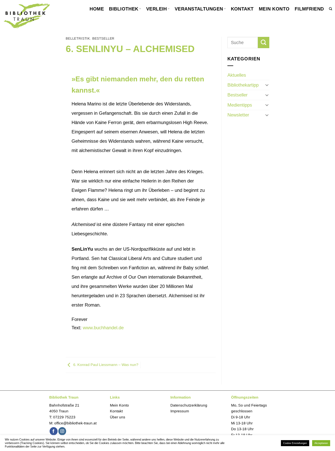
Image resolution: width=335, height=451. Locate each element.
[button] (330, 9)
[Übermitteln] (263, 42)
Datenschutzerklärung (188, 405)
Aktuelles (236, 75)
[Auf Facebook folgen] (54, 431)
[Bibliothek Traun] (37, 15)
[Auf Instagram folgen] (62, 431)
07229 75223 (64, 417)
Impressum (179, 411)
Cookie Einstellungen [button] (295, 443)
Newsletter (238, 114)
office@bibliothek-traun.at (75, 423)
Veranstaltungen (199, 8)
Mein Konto (274, 8)
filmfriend (309, 8)
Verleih (156, 8)
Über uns (117, 417)
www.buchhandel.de (103, 327)
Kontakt (242, 8)
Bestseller (103, 38)
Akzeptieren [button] (321, 443)
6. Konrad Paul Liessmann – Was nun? (105, 365)
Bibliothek (123, 8)
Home (97, 8)
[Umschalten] (267, 85)
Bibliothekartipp (243, 85)
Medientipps (239, 105)
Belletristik (78, 38)
